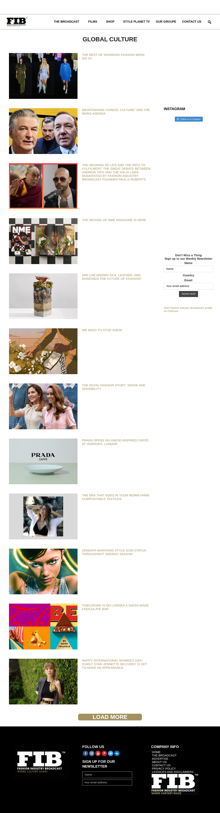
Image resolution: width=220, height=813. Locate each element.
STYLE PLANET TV (136, 21)
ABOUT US (159, 762)
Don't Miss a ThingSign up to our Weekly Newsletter (188, 257)
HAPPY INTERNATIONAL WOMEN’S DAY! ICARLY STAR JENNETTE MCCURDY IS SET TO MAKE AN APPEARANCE (114, 664)
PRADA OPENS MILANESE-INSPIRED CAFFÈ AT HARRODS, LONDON (115, 442)
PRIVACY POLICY (164, 768)
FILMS (92, 21)
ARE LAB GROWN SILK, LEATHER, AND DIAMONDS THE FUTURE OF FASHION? (111, 276)
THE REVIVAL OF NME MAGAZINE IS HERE (114, 220)
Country (188, 275)
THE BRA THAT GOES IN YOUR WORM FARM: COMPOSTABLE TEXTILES (116, 497)
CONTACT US (191, 21)
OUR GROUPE (166, 21)
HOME (156, 752)
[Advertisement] (87, 6)
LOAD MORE (110, 717)
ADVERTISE (160, 758)
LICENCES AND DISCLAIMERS (173, 771)
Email (188, 280)
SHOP (110, 21)
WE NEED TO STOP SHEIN (102, 330)
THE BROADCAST (66, 21)
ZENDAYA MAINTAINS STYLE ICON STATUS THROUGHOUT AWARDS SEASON (114, 552)
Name (188, 263)
